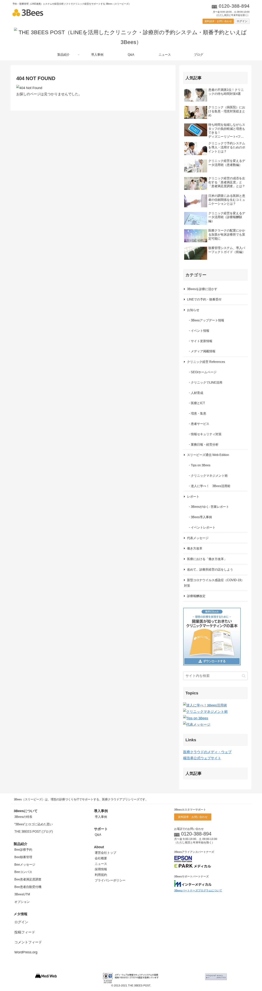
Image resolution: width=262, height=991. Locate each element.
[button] (243, 676)
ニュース (101, 863)
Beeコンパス (23, 872)
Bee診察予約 (23, 849)
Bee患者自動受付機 (27, 886)
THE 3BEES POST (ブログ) (33, 831)
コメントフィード (28, 942)
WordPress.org (25, 952)
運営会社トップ (105, 852)
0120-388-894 (196, 834)
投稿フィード (24, 932)
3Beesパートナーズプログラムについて (198, 890)
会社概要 (101, 858)
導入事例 (101, 816)
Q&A (98, 834)
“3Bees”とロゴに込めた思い (33, 824)
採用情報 (101, 869)
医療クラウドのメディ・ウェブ (207, 752)
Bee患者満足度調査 (27, 879)
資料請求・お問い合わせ (218, 21)
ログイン (242, 21)
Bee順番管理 (23, 857)
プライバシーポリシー (110, 880)
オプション (22, 901)
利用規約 (101, 874)
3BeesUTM (22, 894)
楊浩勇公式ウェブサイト (202, 758)
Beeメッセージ (24, 864)
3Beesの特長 (23, 816)
